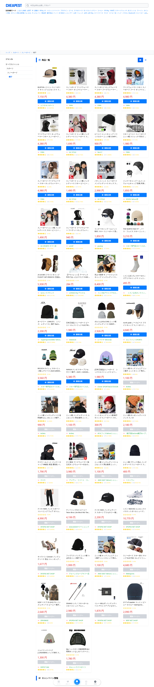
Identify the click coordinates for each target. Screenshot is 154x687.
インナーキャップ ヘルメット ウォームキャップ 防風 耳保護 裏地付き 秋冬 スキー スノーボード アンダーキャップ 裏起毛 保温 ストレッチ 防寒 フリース (134, 182)
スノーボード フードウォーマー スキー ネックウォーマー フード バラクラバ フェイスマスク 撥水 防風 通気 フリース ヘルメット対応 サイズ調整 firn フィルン (49, 182)
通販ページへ (135, 382)
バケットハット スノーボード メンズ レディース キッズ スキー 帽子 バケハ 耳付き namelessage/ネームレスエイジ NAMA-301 (106, 182)
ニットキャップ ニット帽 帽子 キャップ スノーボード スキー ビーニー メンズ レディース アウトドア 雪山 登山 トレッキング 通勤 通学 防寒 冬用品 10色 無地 (106, 416)
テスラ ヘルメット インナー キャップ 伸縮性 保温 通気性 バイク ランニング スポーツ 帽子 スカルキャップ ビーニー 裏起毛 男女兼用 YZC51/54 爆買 (49, 463)
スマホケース (78, 10)
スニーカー (140, 13)
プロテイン (64, 10)
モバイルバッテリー (90, 10)
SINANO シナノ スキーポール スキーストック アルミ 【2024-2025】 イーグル (77, 604)
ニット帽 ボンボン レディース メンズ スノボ (134, 416)
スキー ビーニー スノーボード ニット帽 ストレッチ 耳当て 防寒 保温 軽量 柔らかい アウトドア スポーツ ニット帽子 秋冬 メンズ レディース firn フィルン (134, 135)
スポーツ (10, 68)
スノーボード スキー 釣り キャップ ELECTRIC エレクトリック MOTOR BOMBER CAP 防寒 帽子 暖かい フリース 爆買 (134, 556)
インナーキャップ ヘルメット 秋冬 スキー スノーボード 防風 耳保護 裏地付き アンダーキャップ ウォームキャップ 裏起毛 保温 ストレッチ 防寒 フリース (106, 230)
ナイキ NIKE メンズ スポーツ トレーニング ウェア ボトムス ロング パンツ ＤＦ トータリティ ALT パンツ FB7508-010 (49, 510)
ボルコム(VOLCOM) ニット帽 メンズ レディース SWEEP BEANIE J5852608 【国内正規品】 (105, 322)
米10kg (106, 10)
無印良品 (50, 13)
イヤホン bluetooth (128, 13)
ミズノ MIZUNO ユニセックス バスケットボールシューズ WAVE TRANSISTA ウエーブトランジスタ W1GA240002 (135, 510)
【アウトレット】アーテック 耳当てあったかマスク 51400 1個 (77, 276)
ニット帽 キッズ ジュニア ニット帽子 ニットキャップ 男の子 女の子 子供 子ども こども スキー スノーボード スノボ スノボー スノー (134, 369)
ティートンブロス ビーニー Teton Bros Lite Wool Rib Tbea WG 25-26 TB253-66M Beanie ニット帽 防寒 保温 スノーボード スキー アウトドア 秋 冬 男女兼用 (78, 511)
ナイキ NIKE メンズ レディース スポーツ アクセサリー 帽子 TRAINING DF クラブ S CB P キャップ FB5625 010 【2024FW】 (106, 511)
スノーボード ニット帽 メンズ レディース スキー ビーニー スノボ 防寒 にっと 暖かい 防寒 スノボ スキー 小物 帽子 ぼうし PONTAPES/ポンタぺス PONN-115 (78, 182)
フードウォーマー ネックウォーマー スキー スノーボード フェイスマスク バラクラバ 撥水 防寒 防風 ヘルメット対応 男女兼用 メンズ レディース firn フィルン (49, 135)
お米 (75, 13)
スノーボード (12, 72)
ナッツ (55, 13)
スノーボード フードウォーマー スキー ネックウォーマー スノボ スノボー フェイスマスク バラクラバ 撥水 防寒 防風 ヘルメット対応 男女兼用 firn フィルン (78, 88)
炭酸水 (36, 10)
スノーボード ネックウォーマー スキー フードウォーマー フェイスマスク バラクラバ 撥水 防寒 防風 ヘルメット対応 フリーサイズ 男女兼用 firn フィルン (106, 88)
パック (119, 13)
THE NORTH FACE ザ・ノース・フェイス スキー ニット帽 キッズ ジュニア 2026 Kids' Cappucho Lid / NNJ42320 (134, 230)
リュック (80, 13)
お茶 (85, 13)
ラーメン (140, 10)
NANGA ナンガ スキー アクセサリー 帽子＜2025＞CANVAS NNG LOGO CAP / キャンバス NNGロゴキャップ (77, 370)
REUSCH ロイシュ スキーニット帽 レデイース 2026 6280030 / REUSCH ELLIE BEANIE (49, 369)
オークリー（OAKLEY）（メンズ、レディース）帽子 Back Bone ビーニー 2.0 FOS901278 (49, 322)
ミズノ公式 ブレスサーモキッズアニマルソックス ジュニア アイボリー (134, 277)
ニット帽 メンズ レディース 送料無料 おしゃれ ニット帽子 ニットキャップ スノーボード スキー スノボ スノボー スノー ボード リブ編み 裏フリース (49, 416)
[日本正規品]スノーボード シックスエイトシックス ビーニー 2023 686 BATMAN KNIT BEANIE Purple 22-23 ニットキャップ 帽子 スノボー (106, 370)
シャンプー (69, 13)
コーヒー (100, 10)
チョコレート (36, 13)
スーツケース (98, 13)
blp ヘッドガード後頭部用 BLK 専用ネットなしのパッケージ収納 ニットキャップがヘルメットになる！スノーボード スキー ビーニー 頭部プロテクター (77, 650)
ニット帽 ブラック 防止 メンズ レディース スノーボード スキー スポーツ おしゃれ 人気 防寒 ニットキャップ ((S (134, 463)
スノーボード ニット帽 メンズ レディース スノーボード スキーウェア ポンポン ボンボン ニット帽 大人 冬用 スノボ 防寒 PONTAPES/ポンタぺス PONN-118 (78, 135)
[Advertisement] (77, 33)
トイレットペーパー (53, 10)
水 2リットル (132, 10)
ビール (71, 10)
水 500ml (61, 13)
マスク (106, 13)
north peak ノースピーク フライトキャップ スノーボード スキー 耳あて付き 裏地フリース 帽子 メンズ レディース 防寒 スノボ (134, 323)
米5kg (42, 10)
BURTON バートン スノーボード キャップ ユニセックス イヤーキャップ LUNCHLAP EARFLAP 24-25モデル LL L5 (49, 88)
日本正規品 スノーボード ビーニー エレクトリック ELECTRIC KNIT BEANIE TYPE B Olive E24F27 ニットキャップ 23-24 (78, 323)
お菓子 (29, 10)
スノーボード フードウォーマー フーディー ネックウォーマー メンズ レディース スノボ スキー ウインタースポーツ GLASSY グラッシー (77, 229)
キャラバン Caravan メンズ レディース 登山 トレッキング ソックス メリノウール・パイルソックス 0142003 (49, 557)
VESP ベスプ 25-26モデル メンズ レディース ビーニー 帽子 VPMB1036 (49, 603)
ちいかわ (28, 13)
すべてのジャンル (12, 64)
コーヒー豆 (112, 13)
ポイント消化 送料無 (17, 13)
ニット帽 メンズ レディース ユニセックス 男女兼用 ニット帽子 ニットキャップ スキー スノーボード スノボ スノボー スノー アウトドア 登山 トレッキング (78, 416)
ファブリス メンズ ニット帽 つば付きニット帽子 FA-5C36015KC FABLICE (78, 556)
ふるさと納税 (21, 10)
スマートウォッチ (121, 10)
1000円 (112, 10)
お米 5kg (90, 13)
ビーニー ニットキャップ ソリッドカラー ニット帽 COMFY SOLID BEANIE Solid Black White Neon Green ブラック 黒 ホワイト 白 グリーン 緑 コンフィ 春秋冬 (106, 135)
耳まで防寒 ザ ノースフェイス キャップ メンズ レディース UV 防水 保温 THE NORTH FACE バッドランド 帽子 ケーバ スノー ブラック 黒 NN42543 (106, 276)
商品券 (43, 13)
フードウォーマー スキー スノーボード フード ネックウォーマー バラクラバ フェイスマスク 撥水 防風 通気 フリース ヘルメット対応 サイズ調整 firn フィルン (134, 88)
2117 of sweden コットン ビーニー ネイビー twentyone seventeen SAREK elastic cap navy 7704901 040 (134, 603)
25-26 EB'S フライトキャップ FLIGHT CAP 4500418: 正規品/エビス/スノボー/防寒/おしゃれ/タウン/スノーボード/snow (49, 276)
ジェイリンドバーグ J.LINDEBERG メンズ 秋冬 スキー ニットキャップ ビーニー (49, 651)
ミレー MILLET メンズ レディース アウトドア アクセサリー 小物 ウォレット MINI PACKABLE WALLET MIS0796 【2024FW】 (106, 604)
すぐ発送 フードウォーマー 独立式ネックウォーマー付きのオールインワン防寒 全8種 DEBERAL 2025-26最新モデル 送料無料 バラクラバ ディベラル (77, 463)
